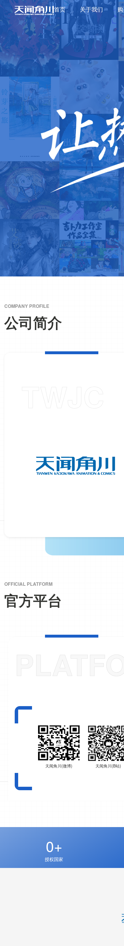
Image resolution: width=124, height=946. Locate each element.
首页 (59, 9)
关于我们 (91, 9)
